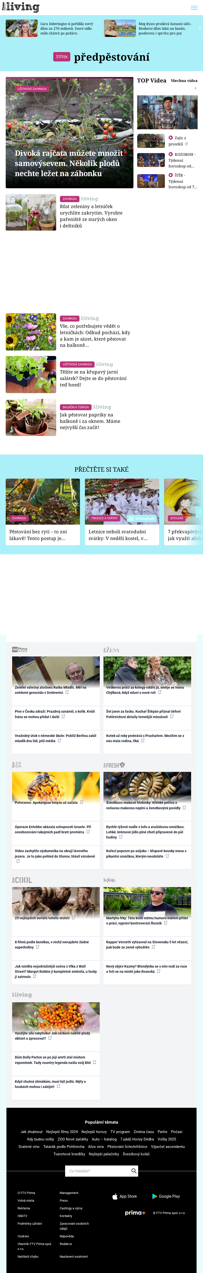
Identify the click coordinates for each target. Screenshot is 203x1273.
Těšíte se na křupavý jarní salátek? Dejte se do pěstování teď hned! (93, 378)
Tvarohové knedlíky (69, 1154)
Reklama (24, 1208)
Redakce (66, 1244)
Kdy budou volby (40, 1139)
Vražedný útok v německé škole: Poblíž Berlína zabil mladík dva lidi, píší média (55, 738)
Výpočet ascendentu (168, 1146)
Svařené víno (29, 1146)
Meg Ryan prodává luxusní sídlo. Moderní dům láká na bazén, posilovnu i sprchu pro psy (165, 28)
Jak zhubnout (32, 1132)
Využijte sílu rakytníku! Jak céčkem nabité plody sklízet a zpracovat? (52, 1035)
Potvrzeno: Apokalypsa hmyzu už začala (46, 803)
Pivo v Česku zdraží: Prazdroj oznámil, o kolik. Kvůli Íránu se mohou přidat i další (55, 714)
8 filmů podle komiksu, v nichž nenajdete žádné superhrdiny (52, 944)
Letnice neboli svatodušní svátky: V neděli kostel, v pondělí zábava (117, 535)
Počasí (176, 1132)
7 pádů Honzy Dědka (137, 1139)
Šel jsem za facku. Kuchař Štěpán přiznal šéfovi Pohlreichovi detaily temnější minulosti (143, 714)
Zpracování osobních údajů (74, 1226)
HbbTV (22, 1216)
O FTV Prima (26, 1193)
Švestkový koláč (136, 1154)
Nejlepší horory (94, 1132)
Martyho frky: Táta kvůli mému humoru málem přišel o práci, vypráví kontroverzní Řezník (147, 920)
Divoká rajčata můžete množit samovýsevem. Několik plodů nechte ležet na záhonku (69, 163)
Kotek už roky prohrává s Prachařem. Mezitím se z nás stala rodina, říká (145, 738)
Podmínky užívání (30, 1223)
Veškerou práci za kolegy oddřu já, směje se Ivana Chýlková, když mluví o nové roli (145, 690)
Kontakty (66, 1216)
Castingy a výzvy (71, 1208)
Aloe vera (96, 1146)
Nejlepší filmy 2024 (62, 1132)
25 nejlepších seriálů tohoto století (42, 918)
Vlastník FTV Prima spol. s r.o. (35, 1246)
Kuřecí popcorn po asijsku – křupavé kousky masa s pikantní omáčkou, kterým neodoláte (146, 853)
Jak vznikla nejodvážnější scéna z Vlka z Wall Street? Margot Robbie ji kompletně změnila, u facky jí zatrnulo (56, 971)
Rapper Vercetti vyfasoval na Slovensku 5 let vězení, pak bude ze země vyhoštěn (147, 944)
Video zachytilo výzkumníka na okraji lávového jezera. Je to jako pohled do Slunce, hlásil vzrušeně (55, 853)
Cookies (23, 1236)
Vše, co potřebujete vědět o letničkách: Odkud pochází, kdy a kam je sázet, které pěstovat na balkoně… (95, 335)
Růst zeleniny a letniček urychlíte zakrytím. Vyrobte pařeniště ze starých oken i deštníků (91, 215)
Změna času (144, 1132)
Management (69, 1193)
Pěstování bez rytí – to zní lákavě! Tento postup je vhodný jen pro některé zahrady (38, 535)
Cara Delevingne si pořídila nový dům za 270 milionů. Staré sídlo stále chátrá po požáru (66, 28)
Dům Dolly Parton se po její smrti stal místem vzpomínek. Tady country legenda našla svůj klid (53, 1059)
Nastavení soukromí (74, 1256)
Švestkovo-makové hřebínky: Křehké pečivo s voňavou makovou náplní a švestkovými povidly (143, 805)
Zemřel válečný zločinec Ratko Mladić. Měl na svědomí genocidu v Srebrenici (50, 690)
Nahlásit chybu (28, 1256)
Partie (162, 1132)
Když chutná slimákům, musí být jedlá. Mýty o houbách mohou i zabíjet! (50, 1084)
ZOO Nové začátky (73, 1139)
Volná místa (26, 1200)
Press (64, 1200)
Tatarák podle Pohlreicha (63, 1146)
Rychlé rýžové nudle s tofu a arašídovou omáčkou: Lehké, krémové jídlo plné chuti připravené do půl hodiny (145, 832)
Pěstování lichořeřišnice (127, 1146)
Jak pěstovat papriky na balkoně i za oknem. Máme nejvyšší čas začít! (90, 421)
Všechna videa (184, 80)
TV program (120, 1132)
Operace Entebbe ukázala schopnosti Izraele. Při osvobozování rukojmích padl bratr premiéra (53, 829)
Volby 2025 (167, 1139)
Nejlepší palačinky (104, 1154)
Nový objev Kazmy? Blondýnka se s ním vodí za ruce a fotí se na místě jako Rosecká (146, 969)
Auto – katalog (104, 1139)
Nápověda (67, 1236)
